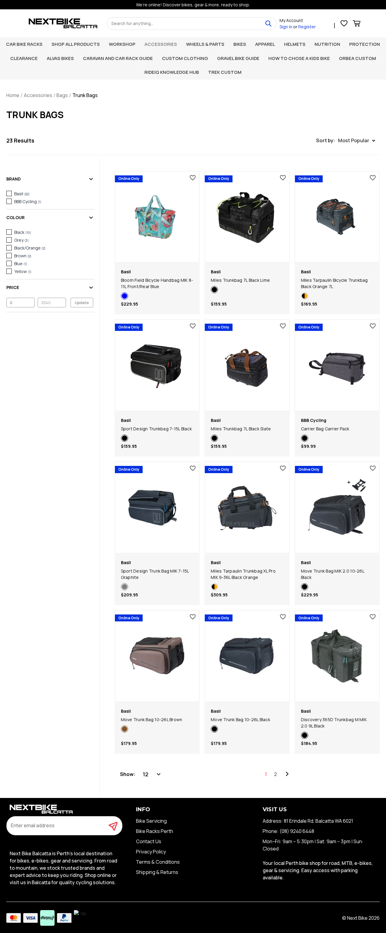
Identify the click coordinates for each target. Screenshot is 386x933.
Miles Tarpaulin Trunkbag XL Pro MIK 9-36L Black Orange (243, 574)
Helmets (294, 44)
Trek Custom (225, 72)
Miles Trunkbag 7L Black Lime (240, 280)
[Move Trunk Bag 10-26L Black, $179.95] (247, 656)
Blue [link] (20, 263)
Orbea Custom (357, 58)
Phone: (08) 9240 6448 (288, 831)
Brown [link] (22, 256)
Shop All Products (76, 44)
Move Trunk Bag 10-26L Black (240, 719)
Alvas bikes (60, 58)
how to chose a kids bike (299, 58)
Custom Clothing (185, 58)
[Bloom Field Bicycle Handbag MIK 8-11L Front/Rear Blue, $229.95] (157, 217)
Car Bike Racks (24, 44)
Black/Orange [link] (30, 248)
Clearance (24, 58)
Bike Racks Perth (154, 831)
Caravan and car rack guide (118, 58)
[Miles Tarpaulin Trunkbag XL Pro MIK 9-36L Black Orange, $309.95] (247, 507)
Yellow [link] (22, 271)
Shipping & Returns (157, 872)
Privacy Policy (151, 851)
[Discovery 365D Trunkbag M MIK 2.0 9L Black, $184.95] (337, 656)
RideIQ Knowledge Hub (171, 72)
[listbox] (152, 774)
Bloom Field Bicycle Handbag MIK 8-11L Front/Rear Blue (157, 283)
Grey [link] (21, 240)
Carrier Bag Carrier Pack (325, 429)
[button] (346, 140)
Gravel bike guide (238, 58)
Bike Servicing (151, 821)
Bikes (239, 44)
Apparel (265, 44)
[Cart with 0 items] (357, 24)
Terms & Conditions (158, 862)
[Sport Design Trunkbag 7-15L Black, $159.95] (157, 365)
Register (307, 27)
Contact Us (148, 841)
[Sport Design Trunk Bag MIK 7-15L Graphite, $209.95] (157, 507)
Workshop (122, 44)
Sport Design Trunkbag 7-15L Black (156, 429)
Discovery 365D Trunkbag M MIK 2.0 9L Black (334, 723)
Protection (364, 44)
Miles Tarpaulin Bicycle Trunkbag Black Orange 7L (334, 283)
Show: (127, 774)
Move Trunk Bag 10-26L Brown (151, 719)
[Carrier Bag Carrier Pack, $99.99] (337, 365)
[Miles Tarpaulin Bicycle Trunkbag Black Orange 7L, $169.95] (337, 217)
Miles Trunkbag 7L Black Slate (241, 429)
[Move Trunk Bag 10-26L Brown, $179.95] (157, 656)
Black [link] (22, 232)
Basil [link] (22, 193)
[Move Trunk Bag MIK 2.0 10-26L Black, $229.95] (337, 507)
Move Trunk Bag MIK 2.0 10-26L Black (332, 574)
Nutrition (327, 44)
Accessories (160, 44)
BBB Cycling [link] (27, 201)
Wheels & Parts (205, 44)
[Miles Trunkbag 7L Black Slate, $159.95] (247, 365)
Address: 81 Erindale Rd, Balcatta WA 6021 (308, 821)
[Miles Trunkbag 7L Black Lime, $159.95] (247, 217)
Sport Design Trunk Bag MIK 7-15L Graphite (155, 574)
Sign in (286, 27)
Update (82, 302)
